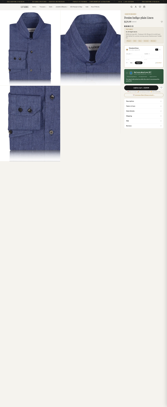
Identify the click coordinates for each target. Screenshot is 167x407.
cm (159, 49)
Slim (131, 62)
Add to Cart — (141, 88)
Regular (139, 62)
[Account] (136, 7)
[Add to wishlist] (162, 22)
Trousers (43, 7)
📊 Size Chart (158, 62)
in (156, 49)
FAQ (127, 121)
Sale (87, 7)
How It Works (95, 7)
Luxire (25, 6)
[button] (128, 26)
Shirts (34, 7)
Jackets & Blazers (62, 7)
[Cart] (144, 7)
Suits (51, 7)
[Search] (131, 7)
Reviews (129, 126)
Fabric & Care (130, 106)
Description (130, 101)
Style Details (130, 111)
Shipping (129, 116)
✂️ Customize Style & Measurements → (144, 95)
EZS (76, 7)
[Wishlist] (140, 7)
